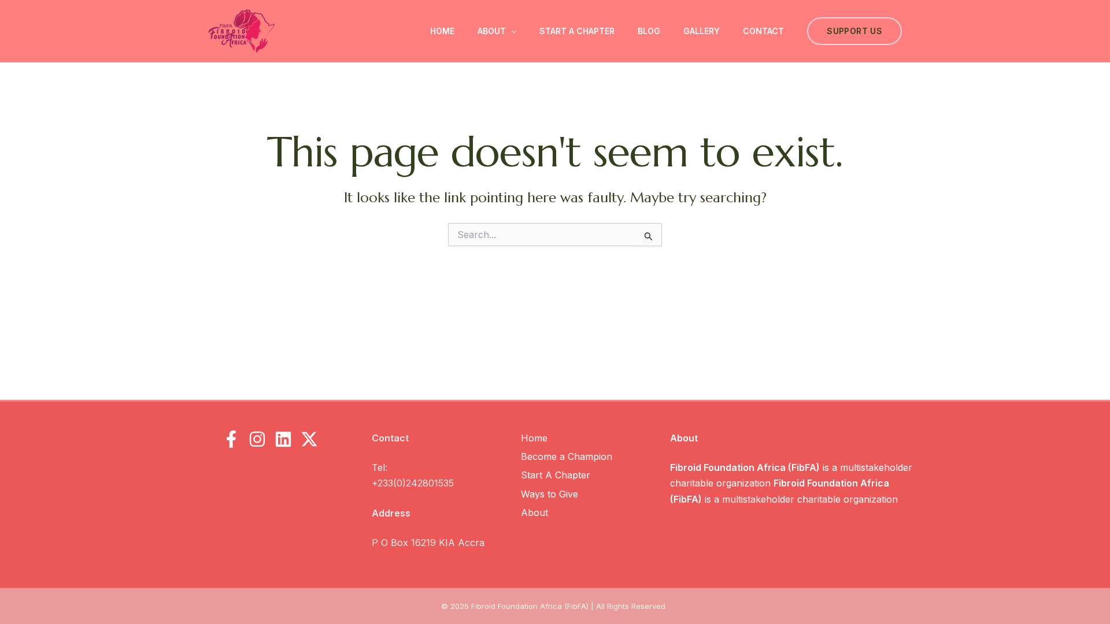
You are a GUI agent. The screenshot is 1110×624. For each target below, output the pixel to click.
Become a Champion (566, 456)
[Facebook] (231, 439)
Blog (649, 31)
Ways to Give (549, 494)
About (492, 31)
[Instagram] (257, 439)
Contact (763, 31)
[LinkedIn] (283, 439)
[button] (511, 31)
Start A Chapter (577, 31)
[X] (309, 439)
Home (442, 31)
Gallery (701, 31)
